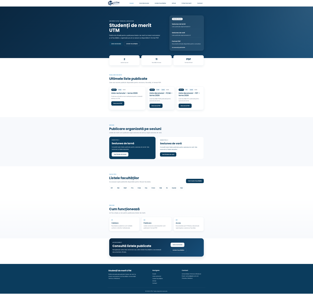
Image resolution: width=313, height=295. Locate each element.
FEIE (118, 188)
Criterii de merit (186, 3)
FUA (146, 188)
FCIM (139, 188)
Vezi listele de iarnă (120, 154)
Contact (200, 3)
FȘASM (174, 188)
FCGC (153, 188)
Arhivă (174, 3)
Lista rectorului (116, 44)
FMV (181, 188)
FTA (132, 188)
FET (112, 188)
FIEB (160, 188)
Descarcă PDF (117, 103)
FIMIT (125, 188)
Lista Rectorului (144, 3)
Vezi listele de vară (168, 154)
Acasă (132, 3)
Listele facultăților (160, 3)
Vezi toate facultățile (195, 181)
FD (167, 188)
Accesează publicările (178, 47)
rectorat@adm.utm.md (192, 276)
